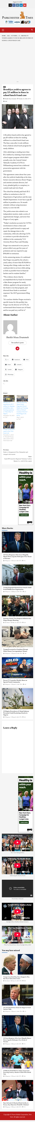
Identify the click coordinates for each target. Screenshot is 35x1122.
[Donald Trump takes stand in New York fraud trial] (9, 425)
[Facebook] (13, 5)
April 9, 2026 (16, 717)
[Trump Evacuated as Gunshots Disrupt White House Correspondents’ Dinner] (17, 636)
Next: (18, 459)
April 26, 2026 (16, 653)
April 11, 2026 (16, 684)
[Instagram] (17, 5)
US (4, 86)
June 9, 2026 (16, 560)
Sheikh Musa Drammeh (11, 98)
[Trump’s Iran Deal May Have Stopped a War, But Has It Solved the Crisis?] (17, 964)
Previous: (15, 452)
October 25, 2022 (23, 98)
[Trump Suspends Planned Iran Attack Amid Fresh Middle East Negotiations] (17, 575)
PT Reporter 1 (8, 560)
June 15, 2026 (16, 980)
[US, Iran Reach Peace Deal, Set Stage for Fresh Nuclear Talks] (17, 995)
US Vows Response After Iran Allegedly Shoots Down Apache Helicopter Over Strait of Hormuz (17, 556)
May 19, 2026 (16, 591)
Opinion (5, 972)
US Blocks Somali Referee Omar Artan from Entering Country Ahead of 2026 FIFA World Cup (17, 1072)
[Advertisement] (17, 60)
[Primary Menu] (4, 29)
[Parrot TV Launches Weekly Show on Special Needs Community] (17, 667)
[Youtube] (24, 5)
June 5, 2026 (16, 1107)
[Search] (32, 29)
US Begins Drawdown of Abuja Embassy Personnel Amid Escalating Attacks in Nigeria (16, 713)
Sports (5, 1066)
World (5, 1003)
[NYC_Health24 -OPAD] (25, 497)
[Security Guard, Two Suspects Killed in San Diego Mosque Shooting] (17, 605)
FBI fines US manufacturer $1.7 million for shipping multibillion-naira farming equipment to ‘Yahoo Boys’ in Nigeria (8, 408)
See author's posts (17, 343)
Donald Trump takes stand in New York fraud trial (9, 431)
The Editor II (7, 622)
